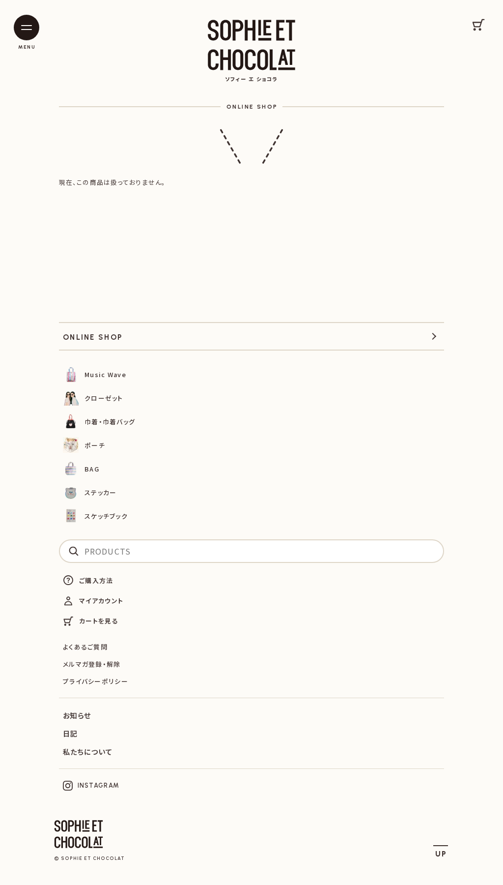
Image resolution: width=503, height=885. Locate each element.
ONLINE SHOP (252, 106)
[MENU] (26, 27)
